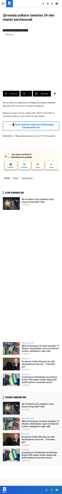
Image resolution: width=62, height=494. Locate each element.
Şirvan (15, 178)
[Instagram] (48, 4)
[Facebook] (43, 4)
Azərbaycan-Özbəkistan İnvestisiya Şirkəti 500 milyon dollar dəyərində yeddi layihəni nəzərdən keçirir (39, 380)
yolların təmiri (27, 178)
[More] (55, 94)
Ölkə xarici (26, 358)
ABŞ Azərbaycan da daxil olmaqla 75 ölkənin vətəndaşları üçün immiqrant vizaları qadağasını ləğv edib (40, 348)
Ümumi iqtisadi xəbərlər (15, 30)
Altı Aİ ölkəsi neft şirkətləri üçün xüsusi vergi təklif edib (37, 200)
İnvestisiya (26, 374)
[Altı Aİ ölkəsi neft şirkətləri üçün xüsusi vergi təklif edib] (11, 203)
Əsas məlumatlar (28, 343)
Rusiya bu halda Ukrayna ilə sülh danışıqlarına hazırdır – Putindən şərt (38, 364)
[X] (52, 4)
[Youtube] (56, 4)
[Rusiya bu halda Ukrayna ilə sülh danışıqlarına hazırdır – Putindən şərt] (11, 364)
